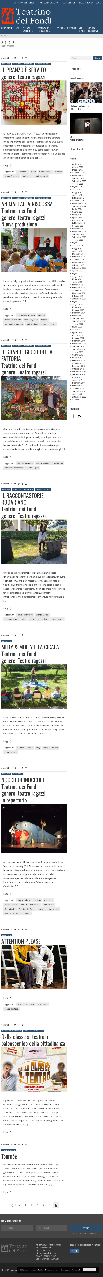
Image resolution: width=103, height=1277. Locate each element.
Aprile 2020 (77, 332)
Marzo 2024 (77, 220)
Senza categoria (8, 1150)
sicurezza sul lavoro (25, 1004)
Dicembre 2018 (78, 366)
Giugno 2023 (77, 245)
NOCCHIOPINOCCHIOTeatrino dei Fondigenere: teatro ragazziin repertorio (23, 790)
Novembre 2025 (79, 175)
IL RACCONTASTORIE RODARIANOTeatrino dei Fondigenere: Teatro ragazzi (23, 505)
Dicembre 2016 (78, 383)
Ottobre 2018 (78, 369)
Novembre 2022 (79, 262)
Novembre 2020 (79, 315)
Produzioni (17, 64)
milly (38, 747)
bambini (20, 747)
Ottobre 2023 (78, 234)
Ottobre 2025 (78, 178)
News (26, 1031)
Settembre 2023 (79, 237)
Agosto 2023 (77, 240)
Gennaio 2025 (78, 200)
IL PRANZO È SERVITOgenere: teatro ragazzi (23, 73)
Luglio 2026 (77, 164)
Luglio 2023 (77, 242)
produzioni (58, 463)
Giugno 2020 (77, 329)
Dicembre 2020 (78, 312)
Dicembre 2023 (78, 228)
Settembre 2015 (79, 391)
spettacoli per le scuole (36, 324)
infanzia (58, 171)
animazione (22, 171)
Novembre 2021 (79, 293)
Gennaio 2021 (78, 310)
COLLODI (48, 900)
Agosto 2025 (77, 184)
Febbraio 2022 (78, 287)
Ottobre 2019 (78, 346)
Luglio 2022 (77, 273)
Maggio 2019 (78, 357)
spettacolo (42, 1004)
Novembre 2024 (79, 203)
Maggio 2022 (78, 279)
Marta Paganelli (31, 319)
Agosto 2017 (77, 377)
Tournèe (9, 1156)
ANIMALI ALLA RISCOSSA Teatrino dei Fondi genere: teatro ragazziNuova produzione (27, 214)
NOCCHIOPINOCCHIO (30, 904)
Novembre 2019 (79, 343)
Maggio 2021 (78, 307)
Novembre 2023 (79, 231)
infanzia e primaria (13, 319)
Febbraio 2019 (78, 360)
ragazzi (44, 319)
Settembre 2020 (79, 321)
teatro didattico (11, 1009)
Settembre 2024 (79, 206)
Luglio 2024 (77, 209)
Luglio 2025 (77, 186)
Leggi (6, 165)
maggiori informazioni (72, 1270)
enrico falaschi (11, 904)
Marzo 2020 (77, 335)
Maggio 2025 (78, 192)
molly (45, 747)
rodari (23, 619)
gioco (33, 171)
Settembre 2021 (79, 298)
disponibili (6, 64)
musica (55, 747)
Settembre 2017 (79, 374)
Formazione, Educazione (11, 1031)
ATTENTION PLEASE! (21, 941)
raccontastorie (11, 619)
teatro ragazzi (42, 176)
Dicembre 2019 (78, 341)
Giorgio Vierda (45, 171)
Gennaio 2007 (78, 399)
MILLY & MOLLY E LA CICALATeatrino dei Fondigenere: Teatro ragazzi (30, 653)
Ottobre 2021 (78, 296)
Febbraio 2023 (78, 256)
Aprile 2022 (77, 282)
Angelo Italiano (23, 900)
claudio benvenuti (25, 463)
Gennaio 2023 (78, 259)
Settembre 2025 (79, 181)
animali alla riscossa (26, 315)
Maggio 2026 (78, 170)
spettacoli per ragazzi (14, 467)
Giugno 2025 (77, 189)
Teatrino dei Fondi (43, 64)
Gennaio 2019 (78, 363)
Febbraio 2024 (78, 223)
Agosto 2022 (77, 270)
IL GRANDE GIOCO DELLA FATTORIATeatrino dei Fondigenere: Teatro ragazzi (26, 362)
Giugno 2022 (77, 276)
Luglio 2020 (77, 326)
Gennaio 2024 (78, 226)
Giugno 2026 (77, 167)
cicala (30, 747)
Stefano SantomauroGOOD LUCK (79, 107)
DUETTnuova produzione (78, 138)
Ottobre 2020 (78, 318)
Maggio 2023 (78, 248)
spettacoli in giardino (14, 324)
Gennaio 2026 (78, 172)
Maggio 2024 (78, 214)
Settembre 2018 (79, 371)
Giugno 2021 (77, 304)
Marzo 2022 (77, 284)
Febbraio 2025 (78, 198)
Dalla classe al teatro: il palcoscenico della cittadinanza (33, 1039)
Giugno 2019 (77, 355)
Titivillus (27, 913)
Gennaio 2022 (78, 290)
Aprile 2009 (77, 394)
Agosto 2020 (77, 324)
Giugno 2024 (77, 212)
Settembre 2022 (79, 268)
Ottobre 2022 (78, 265)
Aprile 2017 (77, 380)
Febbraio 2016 (78, 385)
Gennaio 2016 (78, 388)
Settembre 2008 (79, 397)
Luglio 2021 (77, 301)
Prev (17, 1205)
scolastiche (27, 176)
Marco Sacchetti (12, 176)
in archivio (6, 641)
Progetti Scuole (36, 1031)
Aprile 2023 (77, 251)
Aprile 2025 (77, 195)
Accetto (90, 1270)
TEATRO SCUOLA (12, 913)
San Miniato (10, 909)
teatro (52, 324)
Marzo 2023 (77, 254)
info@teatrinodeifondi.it (46, 1253)
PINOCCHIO (48, 904)
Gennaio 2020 (78, 338)
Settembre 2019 (79, 349)
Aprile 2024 (77, 217)
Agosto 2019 (77, 352)
